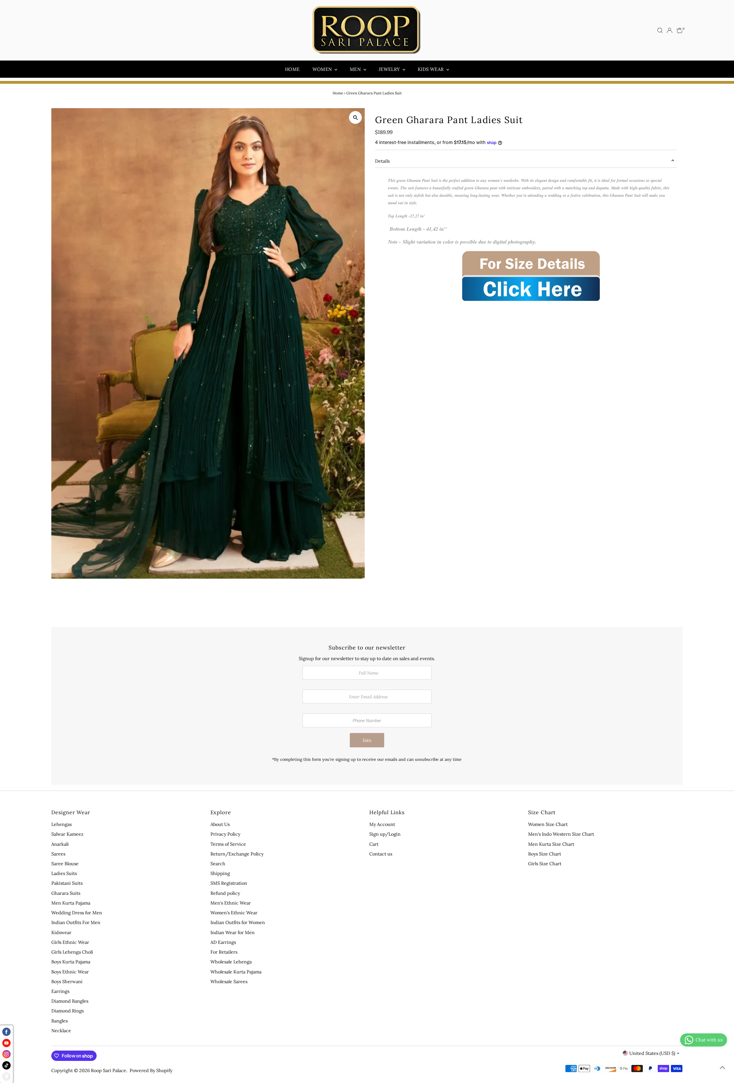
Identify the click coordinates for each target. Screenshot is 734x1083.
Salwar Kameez (67, 834)
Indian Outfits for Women (237, 922)
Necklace (61, 1030)
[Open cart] (680, 30)
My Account (382, 824)
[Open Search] (660, 30)
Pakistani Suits (67, 883)
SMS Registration (228, 883)
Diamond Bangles (69, 1001)
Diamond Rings (67, 1011)
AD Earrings (223, 942)
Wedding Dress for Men (76, 912)
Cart (373, 844)
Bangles (59, 1021)
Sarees (58, 854)
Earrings (60, 991)
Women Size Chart (548, 824)
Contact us (380, 854)
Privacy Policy (225, 834)
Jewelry (390, 69)
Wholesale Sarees (228, 981)
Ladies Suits (64, 873)
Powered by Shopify (151, 1070)
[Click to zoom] (355, 117)
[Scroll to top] (722, 1067)
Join (367, 740)
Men (356, 69)
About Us (220, 824)
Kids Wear (431, 69)
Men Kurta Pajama (70, 903)
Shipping (220, 873)
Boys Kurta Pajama (70, 962)
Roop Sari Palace (108, 1070)
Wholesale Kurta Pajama (235, 972)
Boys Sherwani (67, 981)
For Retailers (223, 952)
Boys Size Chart (544, 854)
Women (323, 69)
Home (292, 69)
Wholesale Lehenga (231, 962)
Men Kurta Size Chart (551, 844)
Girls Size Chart (544, 863)
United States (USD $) (652, 1053)
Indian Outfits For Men (75, 922)
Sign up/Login (385, 834)
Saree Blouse (65, 863)
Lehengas (61, 824)
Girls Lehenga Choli (72, 952)
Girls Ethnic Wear (70, 942)
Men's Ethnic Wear (230, 903)
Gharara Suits (65, 893)
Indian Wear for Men (232, 932)
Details (382, 161)
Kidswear (61, 932)
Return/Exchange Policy (236, 854)
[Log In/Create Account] (669, 30)
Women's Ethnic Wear (233, 912)
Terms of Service (228, 844)
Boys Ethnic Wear (70, 972)
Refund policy (225, 893)
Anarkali (60, 844)
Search (217, 863)
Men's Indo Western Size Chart (561, 834)
